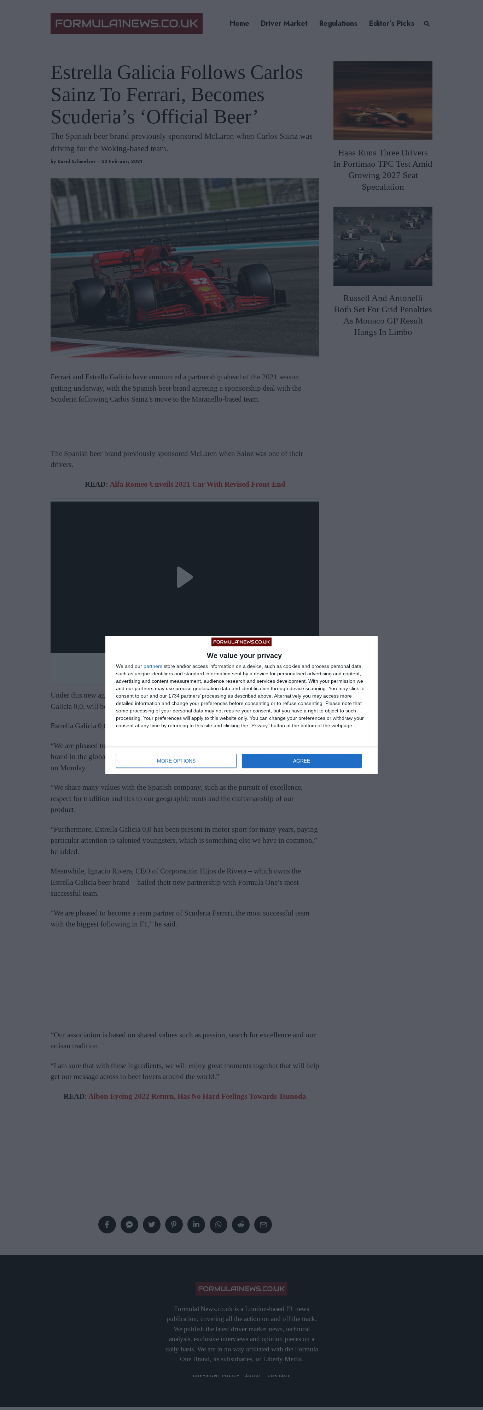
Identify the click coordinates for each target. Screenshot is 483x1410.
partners (153, 666)
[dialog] (241, 705)
